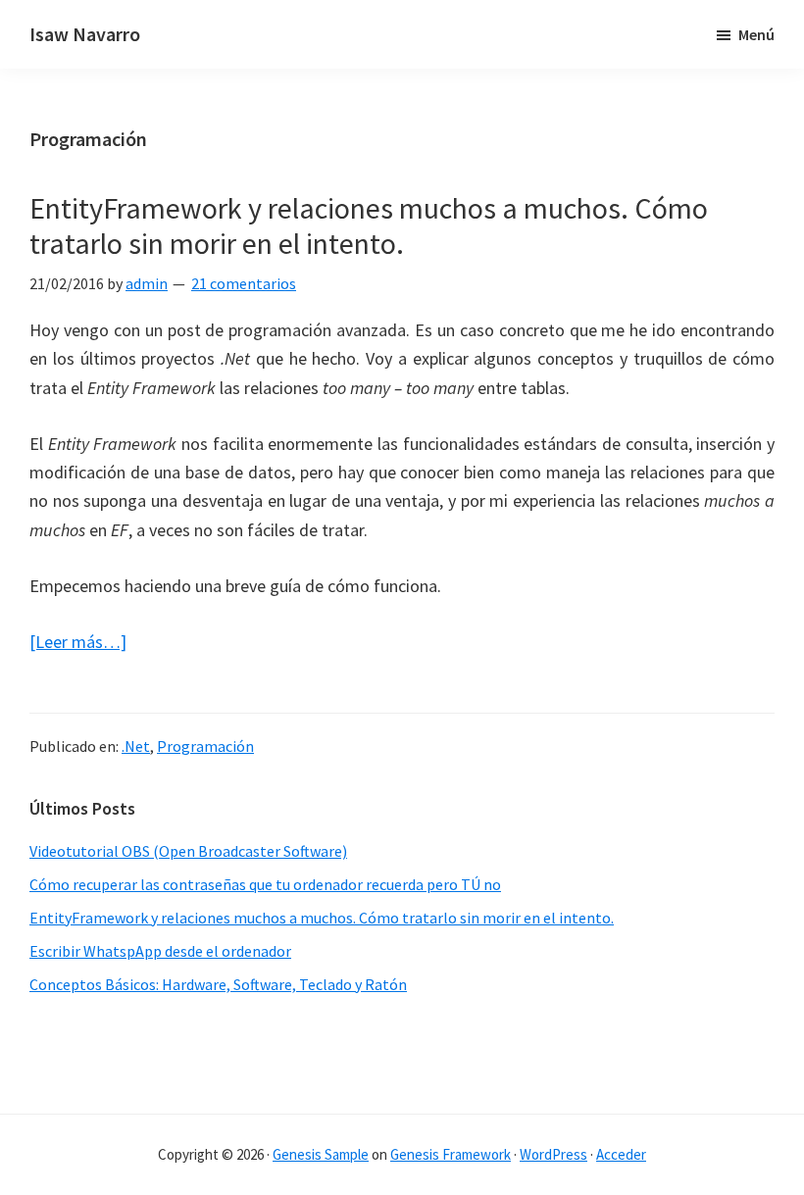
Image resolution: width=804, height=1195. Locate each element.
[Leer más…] (77, 642)
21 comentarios (243, 283)
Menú (756, 34)
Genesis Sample (321, 1154)
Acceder (621, 1154)
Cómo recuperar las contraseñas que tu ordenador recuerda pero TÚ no (265, 884)
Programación (205, 746)
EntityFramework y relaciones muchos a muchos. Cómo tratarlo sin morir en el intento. (368, 225)
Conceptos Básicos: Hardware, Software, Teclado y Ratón (218, 984)
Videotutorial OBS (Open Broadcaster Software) (188, 851)
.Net (136, 746)
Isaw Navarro (84, 34)
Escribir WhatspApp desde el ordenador (160, 951)
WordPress (553, 1154)
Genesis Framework (450, 1154)
